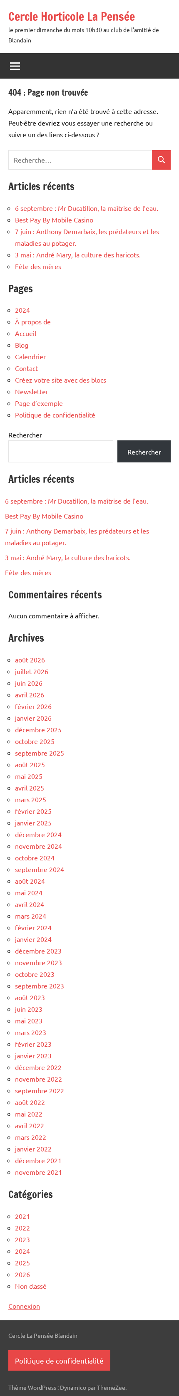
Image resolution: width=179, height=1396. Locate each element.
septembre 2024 (39, 869)
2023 (22, 1239)
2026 (22, 1274)
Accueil (25, 333)
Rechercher (25, 434)
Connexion (24, 1306)
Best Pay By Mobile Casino (54, 219)
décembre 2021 (38, 1160)
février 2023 (33, 1044)
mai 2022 (28, 1113)
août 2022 (30, 1102)
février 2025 (33, 811)
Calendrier (30, 356)
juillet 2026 (31, 671)
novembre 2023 (38, 962)
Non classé (31, 1286)
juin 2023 (28, 1009)
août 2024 (30, 881)
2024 (22, 310)
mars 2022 (30, 1137)
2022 (22, 1227)
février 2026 (33, 706)
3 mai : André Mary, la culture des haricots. (78, 254)
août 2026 (30, 659)
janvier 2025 (33, 822)
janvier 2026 (33, 718)
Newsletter (31, 391)
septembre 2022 (39, 1090)
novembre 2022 (38, 1079)
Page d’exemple (39, 403)
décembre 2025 (38, 729)
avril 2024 (29, 904)
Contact (26, 368)
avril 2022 (29, 1125)
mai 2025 (28, 776)
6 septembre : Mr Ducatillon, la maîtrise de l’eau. (86, 208)
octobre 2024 (35, 857)
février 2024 (33, 927)
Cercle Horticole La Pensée (71, 16)
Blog (21, 345)
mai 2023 (28, 1020)
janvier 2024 (33, 939)
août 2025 (30, 764)
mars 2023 (30, 1032)
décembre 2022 (38, 1067)
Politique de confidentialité (55, 414)
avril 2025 (29, 787)
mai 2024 (28, 892)
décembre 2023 (38, 950)
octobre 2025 (35, 741)
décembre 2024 (38, 834)
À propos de (33, 321)
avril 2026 (29, 694)
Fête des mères (38, 266)
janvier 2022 (33, 1148)
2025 (22, 1262)
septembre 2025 (39, 753)
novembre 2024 (38, 846)
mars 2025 (30, 799)
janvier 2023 (33, 1055)
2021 (22, 1216)
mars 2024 (30, 916)
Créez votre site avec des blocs (60, 380)
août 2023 (30, 997)
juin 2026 (28, 683)
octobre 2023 (35, 974)
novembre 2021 (38, 1172)
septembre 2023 (39, 985)
